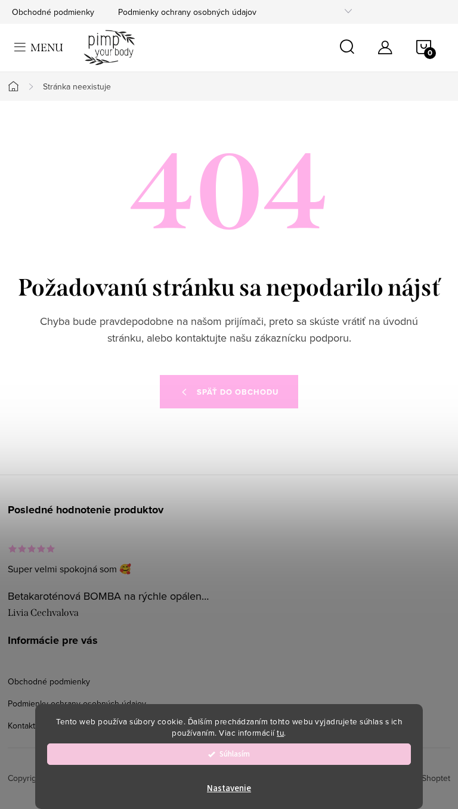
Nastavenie (229, 788)
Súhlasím (234, 754)
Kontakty (23, 725)
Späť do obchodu (237, 392)
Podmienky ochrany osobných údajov (187, 12)
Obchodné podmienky (53, 12)
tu (280, 732)
